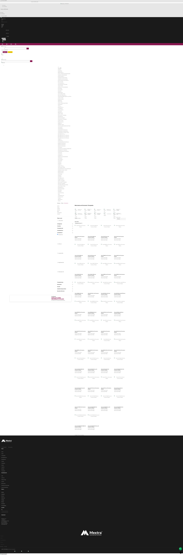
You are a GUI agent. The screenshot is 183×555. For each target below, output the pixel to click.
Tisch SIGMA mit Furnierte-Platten (79, 351)
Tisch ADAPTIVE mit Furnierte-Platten (80, 332)
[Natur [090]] (78, 228)
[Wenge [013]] (75, 229)
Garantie (2, 481)
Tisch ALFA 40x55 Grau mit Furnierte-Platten (80, 389)
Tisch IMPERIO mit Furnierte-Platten (80, 313)
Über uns (2, 496)
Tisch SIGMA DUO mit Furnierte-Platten (107, 351)
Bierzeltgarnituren (4, 457)
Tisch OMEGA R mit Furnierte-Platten (119, 275)
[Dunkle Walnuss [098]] (83, 228)
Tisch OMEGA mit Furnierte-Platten (106, 275)
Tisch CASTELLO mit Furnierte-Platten (106, 313)
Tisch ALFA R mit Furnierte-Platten (119, 237)
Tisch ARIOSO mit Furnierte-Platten (93, 332)
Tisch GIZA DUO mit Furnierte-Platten (119, 332)
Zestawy (58, 210)
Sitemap (2, 501)
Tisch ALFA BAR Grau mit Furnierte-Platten (105, 408)
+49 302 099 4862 (4, 511)
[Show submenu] (61, 139)
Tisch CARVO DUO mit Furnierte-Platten (79, 275)
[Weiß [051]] (75, 228)
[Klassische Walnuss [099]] (85, 228)
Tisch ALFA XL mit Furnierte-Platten (106, 389)
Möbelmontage (3, 479)
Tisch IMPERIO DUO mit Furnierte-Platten (92, 313)
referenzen (7, 30)
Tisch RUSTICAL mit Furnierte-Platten (93, 294)
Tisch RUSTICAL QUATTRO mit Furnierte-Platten (119, 294)
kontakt (8, 36)
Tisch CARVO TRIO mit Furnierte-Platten (92, 275)
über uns (7, 33)
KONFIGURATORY (4, 50)
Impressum (3, 494)
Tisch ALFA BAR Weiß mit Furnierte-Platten (92, 408)
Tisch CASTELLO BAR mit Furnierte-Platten (118, 313)
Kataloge (2, 499)
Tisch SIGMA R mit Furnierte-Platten (93, 351)
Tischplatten (3, 463)
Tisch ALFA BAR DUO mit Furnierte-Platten (118, 408)
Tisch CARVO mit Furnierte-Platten (119, 256)
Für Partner (4, 5)
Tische (58, 207)
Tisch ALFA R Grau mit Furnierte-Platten (92, 256)
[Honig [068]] (81, 228)
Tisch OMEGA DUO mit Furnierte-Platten (79, 294)
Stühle (58, 205)
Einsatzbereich (3, 459)
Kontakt (2, 492)
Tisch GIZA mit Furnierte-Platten (105, 332)
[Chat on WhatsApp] (180, 548)
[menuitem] (59, 69)
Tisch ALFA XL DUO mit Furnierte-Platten (118, 389)
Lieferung (2, 477)
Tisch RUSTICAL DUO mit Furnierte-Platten (105, 294)
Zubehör (58, 214)
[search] (27, 48)
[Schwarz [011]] (76, 228)
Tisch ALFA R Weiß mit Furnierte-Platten (79, 256)
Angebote (2, 467)
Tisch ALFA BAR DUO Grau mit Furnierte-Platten (93, 426)
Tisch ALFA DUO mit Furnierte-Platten (119, 351)
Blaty (58, 211)
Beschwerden (3, 483)
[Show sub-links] (63, 72)
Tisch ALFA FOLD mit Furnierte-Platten (93, 389)
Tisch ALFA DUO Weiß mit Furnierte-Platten (79, 370)
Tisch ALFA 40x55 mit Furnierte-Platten (105, 370)
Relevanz (118, 218)
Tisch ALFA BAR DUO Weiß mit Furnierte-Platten (80, 426)
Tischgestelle (59, 212)
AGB (2, 475)
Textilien (58, 208)
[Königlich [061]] (80, 228)
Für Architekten (4, 6)
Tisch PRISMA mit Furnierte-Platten (106, 256)
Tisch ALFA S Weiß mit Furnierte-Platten (92, 237)
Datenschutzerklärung (4, 487)
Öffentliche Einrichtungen (5, 485)
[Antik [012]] (82, 228)
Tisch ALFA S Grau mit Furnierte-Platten (105, 237)
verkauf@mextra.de (4, 512)
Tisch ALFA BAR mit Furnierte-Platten (80, 408)
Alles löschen (60, 220)
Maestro (2, 465)
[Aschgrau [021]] (77, 228)
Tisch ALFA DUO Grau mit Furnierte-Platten (92, 370)
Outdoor (2, 461)
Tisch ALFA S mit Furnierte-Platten (80, 237)
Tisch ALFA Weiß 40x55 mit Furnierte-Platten (119, 370)
